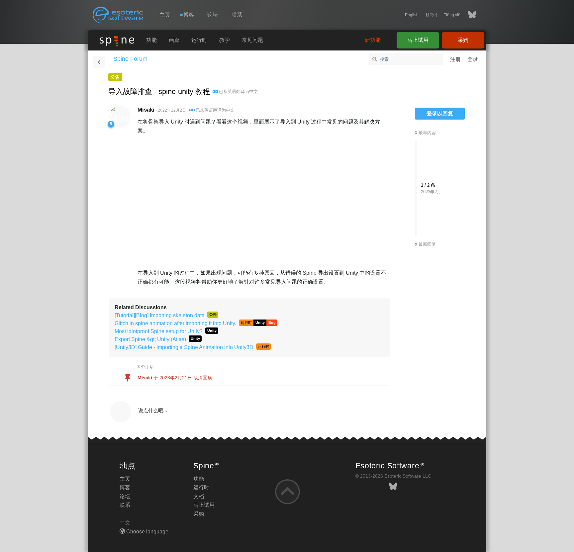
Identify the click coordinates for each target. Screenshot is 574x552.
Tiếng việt (452, 15)
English (412, 15)
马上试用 (418, 40)
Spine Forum (130, 58)
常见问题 (252, 40)
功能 (151, 40)
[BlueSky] (468, 15)
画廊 (174, 40)
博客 (125, 487)
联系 (237, 15)
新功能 (373, 40)
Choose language (146, 531)
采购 (463, 40)
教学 (224, 40)
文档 (198, 496)
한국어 (431, 15)
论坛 (212, 15)
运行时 (199, 40)
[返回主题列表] (99, 62)
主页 (164, 15)
